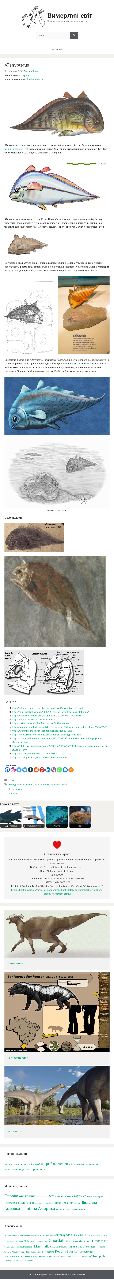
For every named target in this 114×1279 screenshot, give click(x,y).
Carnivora (102, 1235)
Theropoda (98, 1256)
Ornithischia (75, 1246)
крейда (50, 1163)
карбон (26, 75)
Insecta (19, 1247)
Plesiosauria (101, 1247)
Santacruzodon (17, 1058)
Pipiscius (13, 793)
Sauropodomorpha (14, 1256)
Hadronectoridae (43, 784)
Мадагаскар (26, 1202)
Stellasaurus (15, 789)
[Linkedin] (47, 769)
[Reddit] (36, 769)
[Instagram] (13, 769)
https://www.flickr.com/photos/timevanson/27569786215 (43, 730)
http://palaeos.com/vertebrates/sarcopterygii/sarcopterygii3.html (47, 708)
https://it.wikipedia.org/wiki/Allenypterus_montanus (40, 757)
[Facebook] (7, 769)
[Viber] (53, 769)
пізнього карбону (14, 149)
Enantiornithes (9, 1247)
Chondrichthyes (41, 1241)
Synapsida (54, 1256)
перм (95, 1164)
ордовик (81, 1164)
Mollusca (63, 1247)
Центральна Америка (75, 1209)
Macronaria (28, 1247)
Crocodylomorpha (74, 1241)
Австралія (27, 1196)
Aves (87, 1235)
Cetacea (19, 1241)
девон (14, 1164)
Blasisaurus (15, 963)
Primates (7, 1252)
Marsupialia (54, 1247)
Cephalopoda (10, 1241)
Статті (12, 780)
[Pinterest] (42, 769)
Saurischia (74, 1251)
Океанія (77, 1203)
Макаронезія (39, 1203)
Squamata (43, 1256)
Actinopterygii (10, 1235)
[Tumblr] (30, 769)
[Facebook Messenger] (65, 769)
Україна (60, 1209)
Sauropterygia (31, 1256)
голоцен (7, 1164)
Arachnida (40, 1235)
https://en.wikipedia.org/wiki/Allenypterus (34, 753)
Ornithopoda (89, 1246)
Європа (11, 1195)
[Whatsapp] (59, 769)
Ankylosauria (31, 1235)
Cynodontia (87, 1241)
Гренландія (11, 1202)
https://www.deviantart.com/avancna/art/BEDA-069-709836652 (47, 715)
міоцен (63, 1164)
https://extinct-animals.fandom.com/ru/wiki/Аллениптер (42, 723)
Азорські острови (41, 1197)
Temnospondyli (65, 1257)
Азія (53, 1195)
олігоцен (73, 1164)
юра (42, 1169)
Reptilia (60, 1251)
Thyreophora (9, 1261)
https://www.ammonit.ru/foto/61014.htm (33, 719)
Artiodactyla (77, 1235)
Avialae (93, 1235)
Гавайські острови (95, 1197)
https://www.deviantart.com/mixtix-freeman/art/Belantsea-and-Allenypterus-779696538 (59, 727)
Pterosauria (48, 1251)
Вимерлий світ (69, 15)
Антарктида (65, 1196)
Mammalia (42, 1246)
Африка (80, 1196)
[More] (71, 769)
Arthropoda (62, 1235)
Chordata (28, 784)
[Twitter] (19, 769)
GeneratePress (78, 1274)
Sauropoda (88, 1251)
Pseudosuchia (17, 1251)
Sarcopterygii (61, 784)
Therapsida (85, 1256)
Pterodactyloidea (33, 1251)
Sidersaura (14, 1131)
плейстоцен (10, 1169)
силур (28, 1170)
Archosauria (49, 1235)
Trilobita (30, 1260)
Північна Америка (36, 79)
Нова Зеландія (64, 1202)
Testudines (76, 1257)
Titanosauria (21, 1260)
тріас (35, 1169)
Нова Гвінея (49, 1203)
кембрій (39, 1164)
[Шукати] (74, 35)
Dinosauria (100, 1241)
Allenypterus (15, 784)
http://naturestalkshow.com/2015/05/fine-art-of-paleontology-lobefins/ (50, 712)
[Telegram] (24, 769)
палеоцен (89, 1164)
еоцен (22, 1164)
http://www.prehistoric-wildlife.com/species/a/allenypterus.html (46, 734)
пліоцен (21, 1169)
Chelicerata (29, 1241)
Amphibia (22, 1235)
